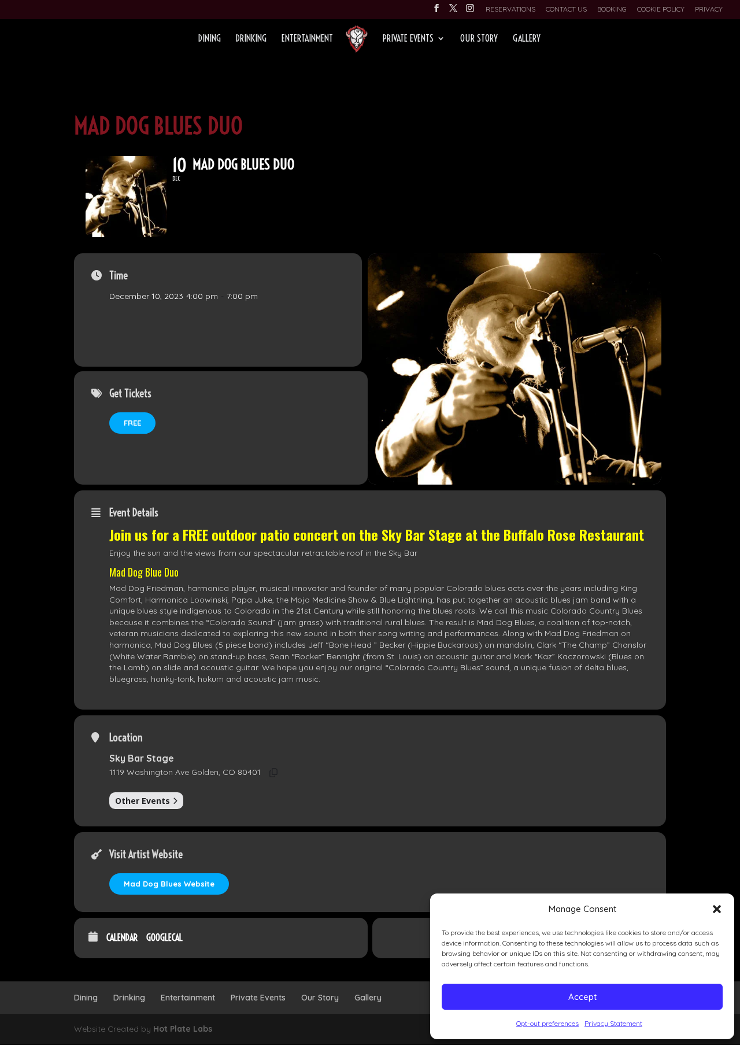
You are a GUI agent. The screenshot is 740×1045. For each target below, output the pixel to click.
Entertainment (307, 39)
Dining (209, 39)
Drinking (251, 39)
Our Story (479, 39)
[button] (717, 909)
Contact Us (566, 9)
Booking (612, 9)
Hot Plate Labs (182, 1029)
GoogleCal (164, 937)
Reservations (510, 9)
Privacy (709, 9)
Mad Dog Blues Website (169, 883)
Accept (582, 996)
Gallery (527, 39)
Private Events (408, 39)
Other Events (142, 800)
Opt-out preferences (547, 1023)
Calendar (122, 937)
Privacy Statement (613, 1023)
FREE (132, 422)
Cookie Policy (660, 9)
